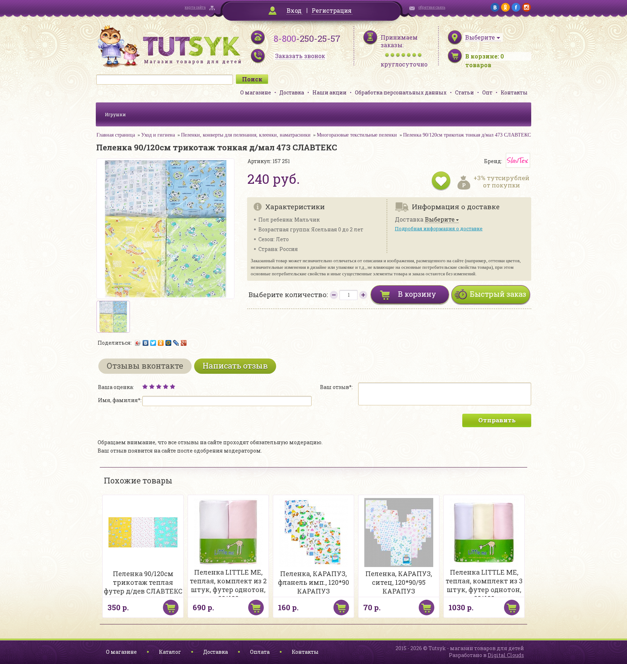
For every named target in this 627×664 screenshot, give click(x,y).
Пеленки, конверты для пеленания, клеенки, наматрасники (246, 135)
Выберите (440, 219)
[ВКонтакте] (145, 343)
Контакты (514, 92)
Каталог (170, 651)
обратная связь (431, 7)
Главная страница (116, 135)
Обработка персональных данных (401, 92)
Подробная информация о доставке (439, 228)
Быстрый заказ (498, 294)
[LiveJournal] (176, 343)
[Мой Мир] (168, 343)
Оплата (260, 651)
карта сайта (195, 7)
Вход (294, 10)
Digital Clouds (506, 655)
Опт (487, 92)
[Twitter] (153, 343)
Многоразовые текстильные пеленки (357, 135)
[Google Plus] (184, 343)
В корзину (417, 294)
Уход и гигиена (158, 135)
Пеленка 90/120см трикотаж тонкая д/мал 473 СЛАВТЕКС (467, 135)
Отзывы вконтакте (145, 365)
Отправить (497, 420)
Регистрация (332, 10)
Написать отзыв (235, 365)
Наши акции (329, 92)
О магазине (255, 92)
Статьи (464, 92)
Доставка (291, 92)
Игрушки (115, 114)
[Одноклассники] (161, 343)
